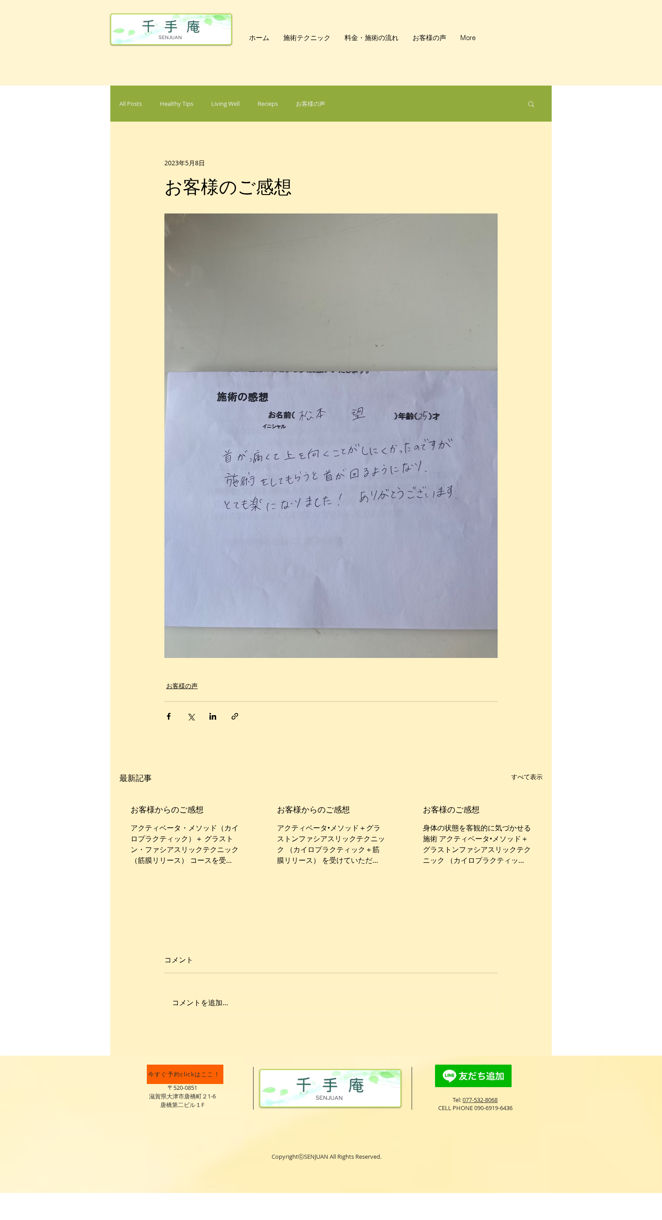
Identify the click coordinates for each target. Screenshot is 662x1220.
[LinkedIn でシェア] (213, 716)
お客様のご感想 (451, 809)
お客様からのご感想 (167, 809)
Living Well (225, 104)
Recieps (268, 104)
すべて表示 (527, 776)
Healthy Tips (176, 104)
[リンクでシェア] (235, 716)
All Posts (130, 104)
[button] (531, 103)
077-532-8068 (480, 1100)
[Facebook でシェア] (168, 716)
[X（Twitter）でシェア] (190, 716)
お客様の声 (310, 104)
